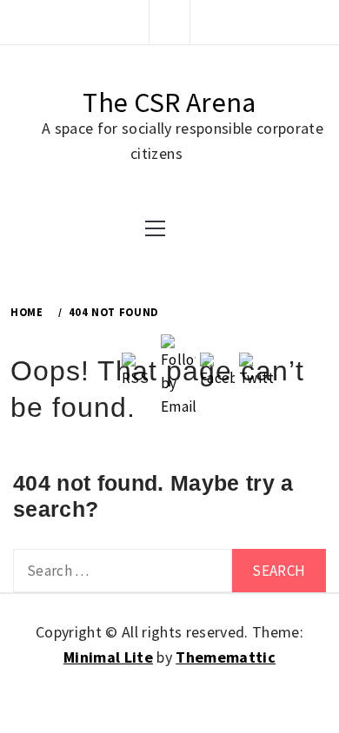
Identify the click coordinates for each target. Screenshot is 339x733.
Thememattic (226, 657)
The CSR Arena (169, 102)
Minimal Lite (108, 657)
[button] (169, 21)
